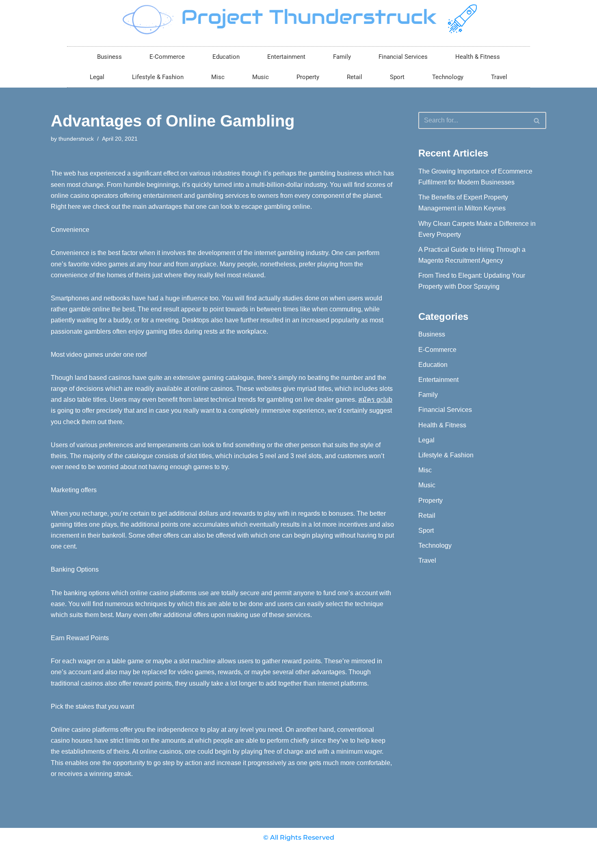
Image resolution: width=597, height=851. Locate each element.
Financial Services (403, 56)
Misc (218, 77)
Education (226, 56)
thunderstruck (76, 138)
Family (342, 56)
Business (109, 56)
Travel (499, 77)
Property (307, 77)
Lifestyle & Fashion (158, 77)
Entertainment (286, 56)
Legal (97, 77)
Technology (447, 77)
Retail (354, 77)
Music (260, 77)
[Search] (537, 120)
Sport (397, 77)
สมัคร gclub (375, 399)
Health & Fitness (477, 56)
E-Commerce (167, 56)
